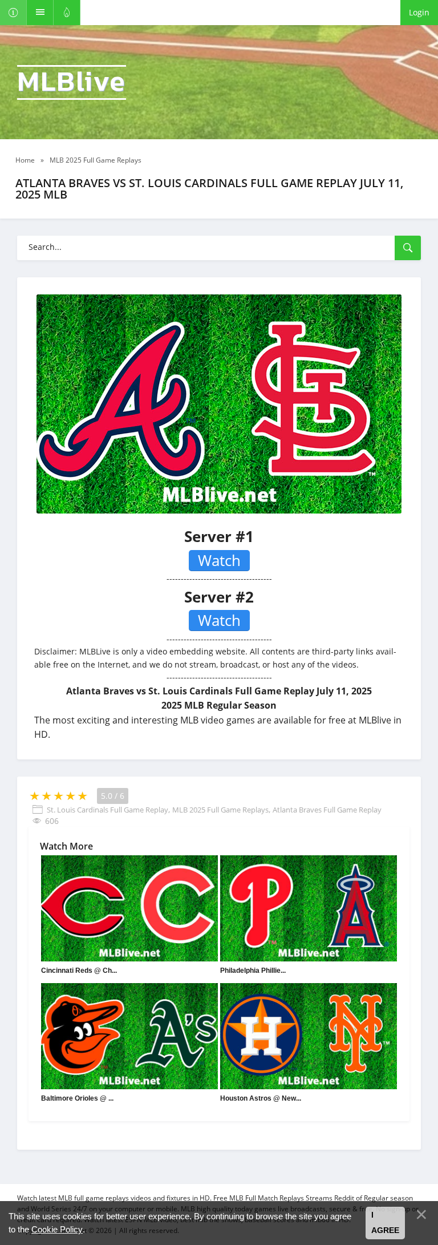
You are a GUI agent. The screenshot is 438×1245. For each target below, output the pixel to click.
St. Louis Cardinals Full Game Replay (107, 810)
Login (419, 12)
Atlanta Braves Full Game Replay (327, 810)
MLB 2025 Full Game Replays (220, 810)
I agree (385, 1222)
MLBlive (71, 82)
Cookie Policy (57, 1229)
